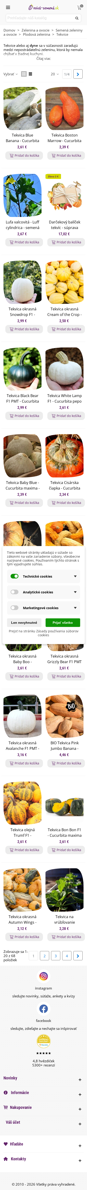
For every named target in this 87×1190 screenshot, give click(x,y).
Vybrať (9, 74)
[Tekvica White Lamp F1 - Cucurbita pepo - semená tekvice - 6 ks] (64, 369)
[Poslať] (77, 18)
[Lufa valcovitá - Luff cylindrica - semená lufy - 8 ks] (22, 195)
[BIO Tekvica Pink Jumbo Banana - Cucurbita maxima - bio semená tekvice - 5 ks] (64, 716)
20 (53, 74)
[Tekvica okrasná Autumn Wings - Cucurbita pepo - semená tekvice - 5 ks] (22, 889)
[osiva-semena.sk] (43, 7)
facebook (43, 1020)
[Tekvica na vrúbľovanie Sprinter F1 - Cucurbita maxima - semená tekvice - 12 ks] (64, 889)
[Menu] (7, 7)
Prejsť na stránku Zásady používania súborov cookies (43, 633)
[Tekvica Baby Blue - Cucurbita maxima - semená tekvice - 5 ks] (22, 455)
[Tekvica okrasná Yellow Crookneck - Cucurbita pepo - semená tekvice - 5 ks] (64, 542)
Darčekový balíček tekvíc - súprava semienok (64, 228)
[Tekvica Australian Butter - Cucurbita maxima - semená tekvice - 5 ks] (22, 542)
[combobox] (39, 18)
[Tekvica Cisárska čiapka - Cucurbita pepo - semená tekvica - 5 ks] (64, 455)
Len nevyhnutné (24, 622)
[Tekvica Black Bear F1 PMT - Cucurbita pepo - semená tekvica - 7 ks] (22, 369)
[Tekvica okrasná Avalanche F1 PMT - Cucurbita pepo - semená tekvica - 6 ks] (22, 716)
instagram (43, 988)
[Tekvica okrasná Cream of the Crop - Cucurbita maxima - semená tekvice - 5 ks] (64, 282)
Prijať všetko (63, 622)
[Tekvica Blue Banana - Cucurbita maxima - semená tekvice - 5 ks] (22, 108)
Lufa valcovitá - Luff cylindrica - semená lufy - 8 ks (22, 228)
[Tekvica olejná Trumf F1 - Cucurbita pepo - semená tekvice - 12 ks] (22, 803)
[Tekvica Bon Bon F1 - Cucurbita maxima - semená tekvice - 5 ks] (64, 803)
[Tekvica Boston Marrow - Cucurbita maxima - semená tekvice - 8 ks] (64, 108)
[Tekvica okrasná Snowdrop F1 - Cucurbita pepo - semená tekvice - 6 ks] (22, 282)
